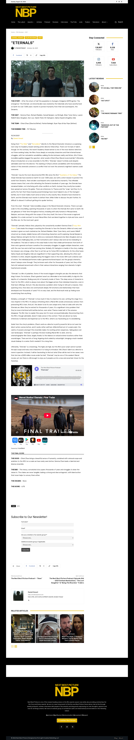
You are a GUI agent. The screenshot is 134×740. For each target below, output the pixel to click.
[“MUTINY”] (94, 138)
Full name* (24, 522)
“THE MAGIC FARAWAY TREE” (111, 113)
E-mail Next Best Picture (67, 720)
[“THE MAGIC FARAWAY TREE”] (94, 112)
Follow (98, 43)
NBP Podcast (22, 628)
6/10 (18, 506)
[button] (118, 22)
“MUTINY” (104, 139)
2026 (102, 85)
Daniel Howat (17, 38)
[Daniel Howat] (12, 48)
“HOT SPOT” (105, 101)
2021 (26, 32)
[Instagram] (119, 1)
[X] (121, 1)
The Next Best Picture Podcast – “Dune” (26, 578)
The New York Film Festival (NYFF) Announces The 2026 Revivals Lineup (47, 638)
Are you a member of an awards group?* (34, 535)
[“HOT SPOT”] (94, 100)
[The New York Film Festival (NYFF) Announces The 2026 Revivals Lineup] (48, 628)
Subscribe (113, 58)
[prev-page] (12, 646)
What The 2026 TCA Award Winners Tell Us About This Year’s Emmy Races (72, 638)
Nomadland (36, 144)
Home (13, 32)
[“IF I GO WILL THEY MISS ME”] (94, 87)
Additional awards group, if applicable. (33, 542)
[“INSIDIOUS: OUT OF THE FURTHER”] (94, 125)
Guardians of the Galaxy (68, 175)
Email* (23, 528)
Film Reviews (20, 32)
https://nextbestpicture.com (35, 594)
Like (112, 43)
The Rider (23, 144)
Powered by (14, 448)
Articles (47, 634)
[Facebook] (116, 1)
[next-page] (15, 646)
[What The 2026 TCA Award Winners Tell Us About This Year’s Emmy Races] (72, 628)
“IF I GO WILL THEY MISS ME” (111, 88)
